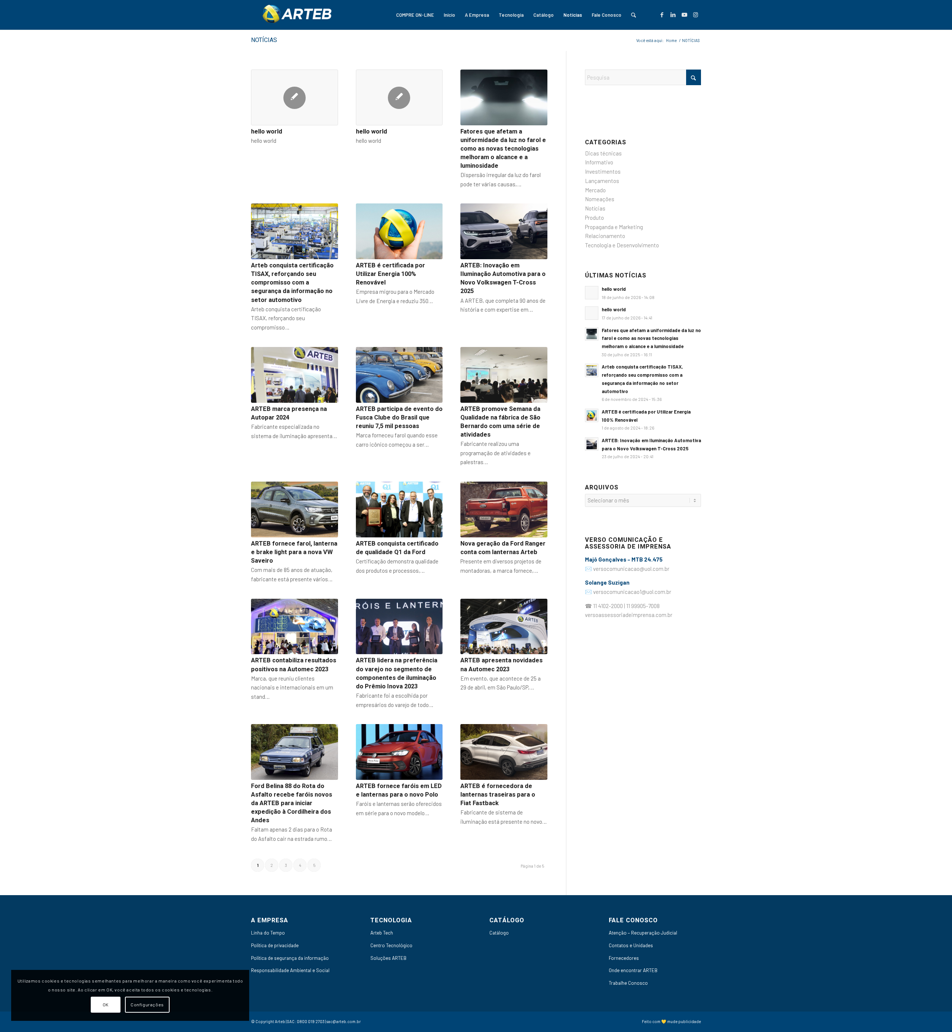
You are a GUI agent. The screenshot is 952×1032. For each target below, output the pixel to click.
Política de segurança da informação (290, 958)
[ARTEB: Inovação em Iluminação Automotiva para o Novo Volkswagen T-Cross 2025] (503, 231)
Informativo (599, 162)
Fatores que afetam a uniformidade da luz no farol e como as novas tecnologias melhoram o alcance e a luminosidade (503, 148)
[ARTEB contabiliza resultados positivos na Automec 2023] (294, 627)
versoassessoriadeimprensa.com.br (628, 614)
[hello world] (294, 97)
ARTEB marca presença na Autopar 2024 (289, 413)
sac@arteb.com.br (344, 1021)
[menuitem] (415, 15)
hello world (266, 131)
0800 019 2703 (311, 1021)
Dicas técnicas (603, 153)
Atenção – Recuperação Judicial (643, 933)
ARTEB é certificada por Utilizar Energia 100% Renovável (390, 274)
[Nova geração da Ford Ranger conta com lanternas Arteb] (503, 509)
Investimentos (603, 171)
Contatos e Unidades (631, 945)
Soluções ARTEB (388, 958)
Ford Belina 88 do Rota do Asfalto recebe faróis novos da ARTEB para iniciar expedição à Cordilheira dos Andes (291, 803)
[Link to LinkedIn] (673, 14)
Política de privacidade (275, 945)
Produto (594, 217)
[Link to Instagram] (695, 14)
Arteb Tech (381, 933)
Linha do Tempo (268, 933)
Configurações (147, 1004)
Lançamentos (602, 180)
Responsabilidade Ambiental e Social (290, 970)
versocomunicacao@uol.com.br (631, 568)
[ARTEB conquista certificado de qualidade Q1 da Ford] (399, 509)
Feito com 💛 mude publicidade (671, 1021)
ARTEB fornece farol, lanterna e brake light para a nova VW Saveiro (294, 552)
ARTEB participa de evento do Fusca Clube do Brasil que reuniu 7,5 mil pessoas (399, 418)
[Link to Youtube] (684, 14)
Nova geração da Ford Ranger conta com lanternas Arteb (503, 548)
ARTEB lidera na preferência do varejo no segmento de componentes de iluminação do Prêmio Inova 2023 (396, 673)
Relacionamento (605, 235)
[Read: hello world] (591, 292)
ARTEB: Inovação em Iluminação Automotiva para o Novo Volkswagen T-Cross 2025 (503, 278)
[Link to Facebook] (662, 14)
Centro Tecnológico (391, 945)
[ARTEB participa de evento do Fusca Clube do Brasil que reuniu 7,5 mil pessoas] (399, 375)
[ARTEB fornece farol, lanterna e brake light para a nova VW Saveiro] (294, 509)
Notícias (595, 208)
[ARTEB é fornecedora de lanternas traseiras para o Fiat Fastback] (503, 752)
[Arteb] (295, 15)
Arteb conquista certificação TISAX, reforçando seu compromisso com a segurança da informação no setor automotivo (292, 282)
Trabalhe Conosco (628, 983)
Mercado (595, 190)
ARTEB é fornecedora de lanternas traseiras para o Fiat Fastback (497, 795)
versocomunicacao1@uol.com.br (632, 591)
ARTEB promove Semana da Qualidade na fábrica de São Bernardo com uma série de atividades (500, 422)
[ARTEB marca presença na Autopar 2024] (294, 375)
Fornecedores (624, 958)
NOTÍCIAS (264, 40)
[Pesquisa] (633, 15)
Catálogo (499, 933)
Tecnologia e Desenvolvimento (622, 245)
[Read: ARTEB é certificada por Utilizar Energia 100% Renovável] (591, 415)
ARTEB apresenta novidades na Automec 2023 (501, 664)
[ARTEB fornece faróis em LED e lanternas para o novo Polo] (399, 752)
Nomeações (599, 199)
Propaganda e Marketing (614, 227)
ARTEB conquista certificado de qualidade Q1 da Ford (397, 548)
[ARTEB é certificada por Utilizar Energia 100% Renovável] (399, 231)
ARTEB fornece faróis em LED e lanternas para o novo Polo (399, 790)
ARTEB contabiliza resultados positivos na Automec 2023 (293, 664)
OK (106, 1004)
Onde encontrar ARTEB (633, 970)
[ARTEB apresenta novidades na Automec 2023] (503, 627)
